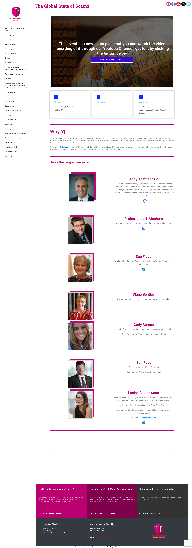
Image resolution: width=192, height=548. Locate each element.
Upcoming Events (11, 49)
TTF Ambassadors (11, 92)
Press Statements (11, 101)
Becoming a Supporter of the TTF (16, 133)
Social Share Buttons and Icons (86, 547)
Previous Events (10, 53)
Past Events (47, 530)
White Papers (9, 115)
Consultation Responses (13, 110)
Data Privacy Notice (11, 147)
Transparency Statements (14, 74)
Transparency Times (12, 97)
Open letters (9, 106)
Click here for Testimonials (149, 513)
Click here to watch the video (112, 60)
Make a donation (10, 40)
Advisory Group (10, 44)
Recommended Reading (13, 138)
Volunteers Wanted (11, 62)
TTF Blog (8, 129)
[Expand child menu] (29, 28)
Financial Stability (11, 142)
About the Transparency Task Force (15, 29)
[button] (52, 450)
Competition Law (11, 151)
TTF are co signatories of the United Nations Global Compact (16, 68)
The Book (8, 78)
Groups (7, 58)
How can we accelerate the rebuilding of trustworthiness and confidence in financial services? (16, 85)
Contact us (8, 156)
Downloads (8, 124)
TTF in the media (10, 120)
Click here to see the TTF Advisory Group (103, 513)
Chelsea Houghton (101, 537)
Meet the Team (10, 35)
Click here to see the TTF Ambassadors (52, 513)
